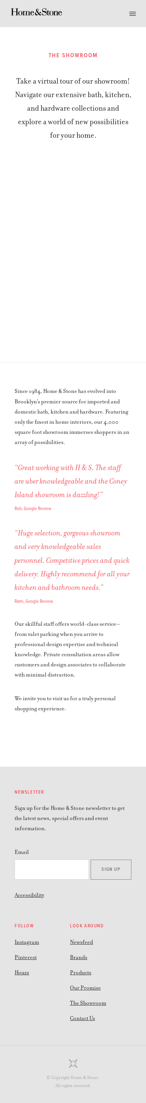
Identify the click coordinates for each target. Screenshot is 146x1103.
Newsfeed (81, 942)
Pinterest (26, 957)
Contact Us (82, 1018)
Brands (78, 957)
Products (80, 972)
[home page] (36, 13)
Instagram (27, 942)
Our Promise (85, 988)
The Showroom (88, 1003)
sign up (111, 869)
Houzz (22, 972)
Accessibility (29, 895)
